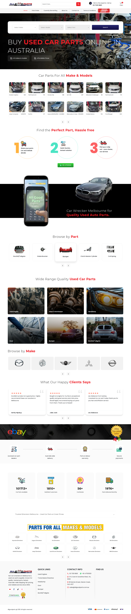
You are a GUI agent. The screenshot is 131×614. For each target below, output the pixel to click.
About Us (64, 10)
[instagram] (22, 589)
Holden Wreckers (114, 540)
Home (25, 10)
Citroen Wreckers (56, 540)
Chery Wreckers (36, 551)
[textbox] (25, 27)
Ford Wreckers (75, 551)
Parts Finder (35, 10)
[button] (65, 514)
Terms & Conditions (89, 10)
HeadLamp (41, 582)
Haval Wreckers (94, 551)
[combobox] (24, 27)
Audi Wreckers (17, 551)
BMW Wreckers (36, 540)
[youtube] (9, 589)
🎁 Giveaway (104, 10)
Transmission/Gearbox (46, 578)
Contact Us (75, 10)
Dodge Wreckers (56, 551)
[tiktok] (18, 589)
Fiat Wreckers (75, 540)
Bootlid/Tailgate (43, 593)
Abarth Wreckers (17, 540)
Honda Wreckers (114, 551)
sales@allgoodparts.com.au (79, 587)
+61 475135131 (66, 165)
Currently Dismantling (50, 10)
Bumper (40, 589)
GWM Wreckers (94, 540)
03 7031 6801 (97, 5)
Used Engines (42, 574)
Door (39, 585)
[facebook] (14, 589)
